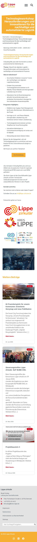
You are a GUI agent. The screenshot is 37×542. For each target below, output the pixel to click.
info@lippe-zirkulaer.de (24, 193)
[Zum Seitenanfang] (34, 537)
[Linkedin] (18, 538)
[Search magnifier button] (35, 524)
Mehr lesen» (10, 336)
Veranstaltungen (15, 37)
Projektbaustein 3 (13, 447)
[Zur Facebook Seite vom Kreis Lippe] (23, 538)
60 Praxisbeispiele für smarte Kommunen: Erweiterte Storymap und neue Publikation (18, 306)
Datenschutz (7, 512)
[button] (26, 5)
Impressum (6, 508)
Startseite (6, 37)
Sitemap (5, 519)
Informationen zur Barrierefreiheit (13, 515)
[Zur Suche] (31, 5)
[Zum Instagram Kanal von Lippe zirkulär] (14, 538)
